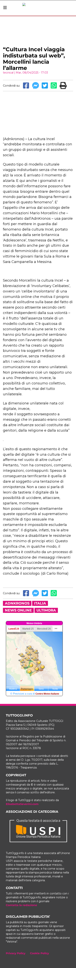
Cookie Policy (39, 953)
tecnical (8, 72)
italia (40, 603)
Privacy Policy (15, 953)
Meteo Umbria (34, 623)
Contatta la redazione (21, 905)
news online (18, 610)
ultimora (46, 610)
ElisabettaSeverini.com (22, 804)
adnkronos (17, 603)
